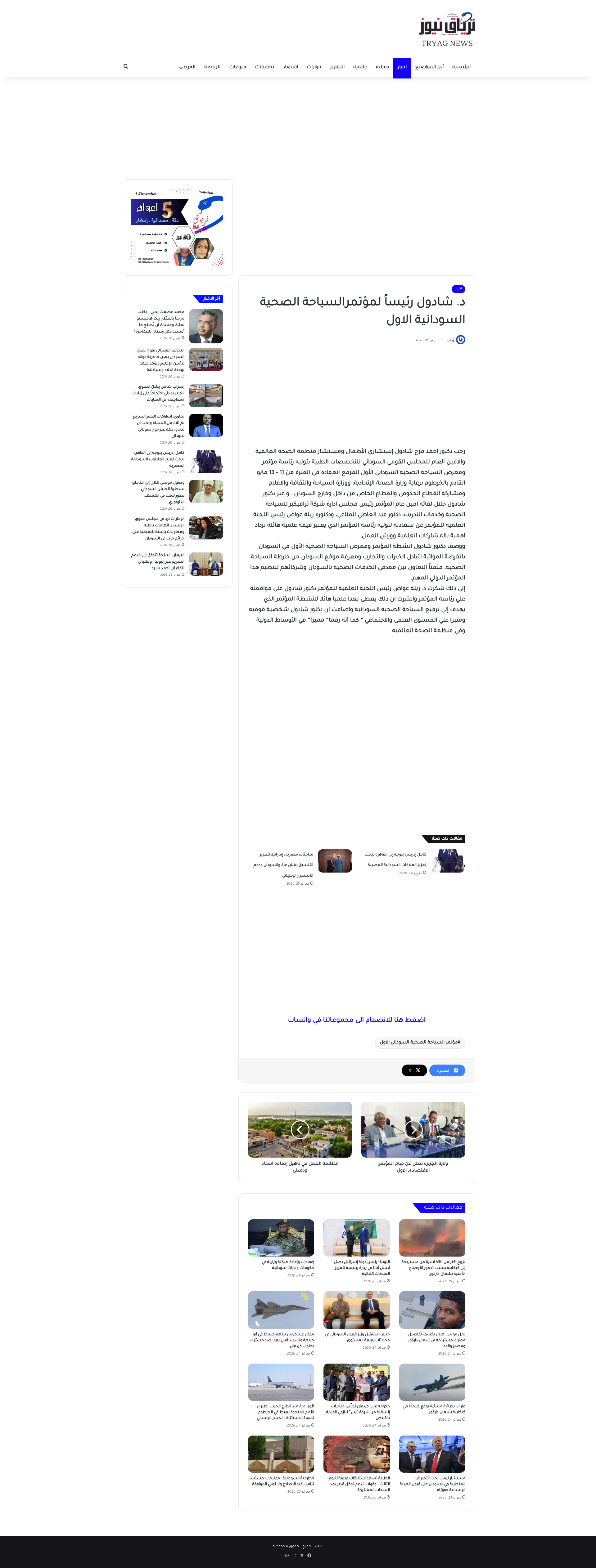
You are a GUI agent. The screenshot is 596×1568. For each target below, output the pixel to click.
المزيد (189, 67)
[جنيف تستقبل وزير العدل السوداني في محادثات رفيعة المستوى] (356, 1310)
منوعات (237, 67)
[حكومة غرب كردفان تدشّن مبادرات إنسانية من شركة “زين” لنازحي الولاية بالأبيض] (356, 1382)
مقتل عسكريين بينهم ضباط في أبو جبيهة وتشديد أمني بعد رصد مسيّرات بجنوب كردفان (281, 1341)
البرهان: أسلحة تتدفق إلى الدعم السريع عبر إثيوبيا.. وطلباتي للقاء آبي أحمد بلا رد (157, 562)
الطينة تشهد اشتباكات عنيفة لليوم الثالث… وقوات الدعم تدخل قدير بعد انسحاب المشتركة (359, 1484)
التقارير (337, 67)
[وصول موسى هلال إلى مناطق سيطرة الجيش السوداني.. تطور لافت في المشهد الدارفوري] (206, 491)
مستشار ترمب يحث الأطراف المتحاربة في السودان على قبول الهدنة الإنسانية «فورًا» (432, 1484)
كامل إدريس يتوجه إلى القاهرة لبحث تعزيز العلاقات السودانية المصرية (157, 459)
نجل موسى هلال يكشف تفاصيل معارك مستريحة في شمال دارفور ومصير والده (436, 1341)
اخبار (402, 67)
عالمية (360, 67)
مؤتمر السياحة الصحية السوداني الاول (419, 1042)
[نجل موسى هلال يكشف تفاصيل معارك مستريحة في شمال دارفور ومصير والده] (432, 1310)
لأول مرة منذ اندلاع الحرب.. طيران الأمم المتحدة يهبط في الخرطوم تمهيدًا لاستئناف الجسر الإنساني (285, 1413)
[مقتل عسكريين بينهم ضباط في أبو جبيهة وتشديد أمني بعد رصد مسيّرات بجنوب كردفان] (281, 1310)
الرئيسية (461, 67)
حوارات (314, 67)
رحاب (450, 340)
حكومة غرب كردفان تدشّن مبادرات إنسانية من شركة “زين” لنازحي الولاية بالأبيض (358, 1413)
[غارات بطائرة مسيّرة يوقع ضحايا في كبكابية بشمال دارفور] (432, 1382)
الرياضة (212, 67)
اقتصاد (290, 67)
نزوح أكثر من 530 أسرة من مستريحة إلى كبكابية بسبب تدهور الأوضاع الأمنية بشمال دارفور (433, 1268)
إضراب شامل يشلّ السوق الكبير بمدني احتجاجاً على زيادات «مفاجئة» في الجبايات (158, 393)
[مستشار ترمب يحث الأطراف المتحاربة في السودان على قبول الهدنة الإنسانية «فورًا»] (432, 1454)
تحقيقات (264, 67)
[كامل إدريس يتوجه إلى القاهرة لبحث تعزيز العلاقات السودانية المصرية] (448, 861)
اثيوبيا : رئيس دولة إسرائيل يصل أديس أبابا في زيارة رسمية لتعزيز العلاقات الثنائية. (362, 1268)
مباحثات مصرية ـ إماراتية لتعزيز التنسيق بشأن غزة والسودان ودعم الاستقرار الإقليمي (283, 865)
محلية (382, 67)
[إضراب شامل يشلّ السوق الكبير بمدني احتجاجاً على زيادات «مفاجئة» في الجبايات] (206, 395)
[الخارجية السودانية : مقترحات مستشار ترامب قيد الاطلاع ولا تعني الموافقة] (281, 1454)
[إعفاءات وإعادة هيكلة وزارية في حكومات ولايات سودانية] (281, 1238)
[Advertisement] (298, 126)
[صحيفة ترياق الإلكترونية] (447, 29)
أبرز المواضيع (429, 67)
